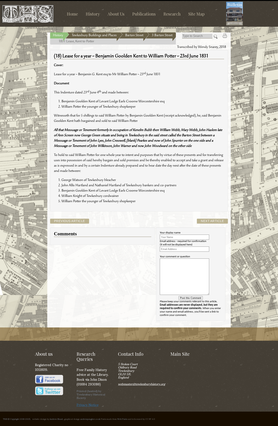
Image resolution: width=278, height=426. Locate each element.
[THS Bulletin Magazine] (248, 13)
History (93, 14)
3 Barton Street (162, 35)
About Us (116, 14)
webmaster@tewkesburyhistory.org (141, 383)
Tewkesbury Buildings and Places (94, 35)
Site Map (196, 14)
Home (72, 14)
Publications (144, 14)
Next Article (212, 221)
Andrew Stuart (56, 419)
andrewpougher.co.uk (90, 419)
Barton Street (134, 35)
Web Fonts (122, 419)
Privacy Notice (88, 404)
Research (172, 14)
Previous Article (69, 221)
